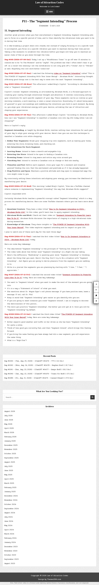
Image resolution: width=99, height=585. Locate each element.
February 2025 (10, 487)
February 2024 (10, 538)
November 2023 (10, 551)
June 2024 (8, 521)
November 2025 (10, 449)
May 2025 (8, 474)
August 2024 (9, 512)
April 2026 (9, 428)
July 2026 (8, 415)
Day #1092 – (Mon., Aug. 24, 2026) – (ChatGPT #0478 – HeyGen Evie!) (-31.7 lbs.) (38, 365)
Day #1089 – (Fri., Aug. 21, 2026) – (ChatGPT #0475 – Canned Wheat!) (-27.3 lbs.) (38, 378)
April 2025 (9, 479)
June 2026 (8, 420)
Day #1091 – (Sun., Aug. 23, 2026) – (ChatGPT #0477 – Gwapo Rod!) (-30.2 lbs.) (37, 369)
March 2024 (9, 534)
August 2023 (9, 563)
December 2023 (11, 546)
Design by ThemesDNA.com (49, 579)
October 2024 (10, 504)
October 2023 (10, 555)
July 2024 (8, 517)
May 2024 (8, 525)
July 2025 (8, 466)
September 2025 (11, 458)
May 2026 (8, 424)
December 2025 (11, 445)
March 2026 (9, 432)
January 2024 (10, 542)
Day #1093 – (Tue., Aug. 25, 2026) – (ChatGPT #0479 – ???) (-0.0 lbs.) (34, 361)
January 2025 (10, 491)
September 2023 (11, 559)
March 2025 (9, 483)
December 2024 (11, 496)
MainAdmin (44, 26)
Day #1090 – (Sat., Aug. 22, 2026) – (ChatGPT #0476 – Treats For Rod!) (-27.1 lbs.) (39, 373)
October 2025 (10, 453)
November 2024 (10, 500)
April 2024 (9, 529)
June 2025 (8, 470)
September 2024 (11, 508)
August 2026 (9, 411)
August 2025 (9, 462)
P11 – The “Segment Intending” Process (49, 21)
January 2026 (10, 441)
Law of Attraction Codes (49, 2)
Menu (51, 11)
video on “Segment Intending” (67, 73)
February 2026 (10, 436)
